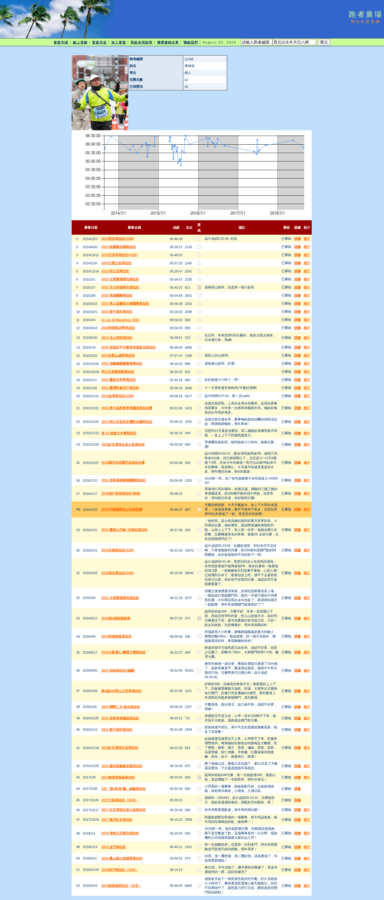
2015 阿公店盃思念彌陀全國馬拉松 (126, 421)
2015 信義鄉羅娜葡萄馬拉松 (121, 363)
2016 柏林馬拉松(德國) (118, 670)
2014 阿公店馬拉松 (115, 271)
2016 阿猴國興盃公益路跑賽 (121, 509)
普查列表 (61, 42)
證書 (297, 238)
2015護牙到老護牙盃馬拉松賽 (123, 462)
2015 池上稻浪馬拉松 (117, 337)
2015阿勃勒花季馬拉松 (118, 328)
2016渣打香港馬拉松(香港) (121, 493)
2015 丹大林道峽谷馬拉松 (120, 287)
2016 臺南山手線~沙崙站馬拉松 (124, 529)
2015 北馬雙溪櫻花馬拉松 (120, 279)
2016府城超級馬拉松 (116, 636)
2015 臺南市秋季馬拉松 (118, 379)
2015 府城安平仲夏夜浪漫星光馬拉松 (128, 347)
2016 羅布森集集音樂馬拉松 (121, 766)
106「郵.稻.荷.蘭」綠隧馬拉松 (123, 788)
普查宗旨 (99, 42)
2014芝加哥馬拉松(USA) (119, 255)
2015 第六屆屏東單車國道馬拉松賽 (126, 408)
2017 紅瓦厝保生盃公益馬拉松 (123, 809)
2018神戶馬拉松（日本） (119, 869)
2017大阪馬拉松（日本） (119, 800)
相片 (307, 238)
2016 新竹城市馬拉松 (117, 729)
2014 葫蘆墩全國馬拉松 (118, 246)
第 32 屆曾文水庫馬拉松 (118, 433)
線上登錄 (80, 42)
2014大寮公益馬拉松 (116, 263)
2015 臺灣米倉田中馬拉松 (120, 388)
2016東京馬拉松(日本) (117, 573)
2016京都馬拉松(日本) (117, 550)
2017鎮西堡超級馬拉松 (118, 777)
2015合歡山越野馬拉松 (118, 355)
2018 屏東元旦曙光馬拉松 (120, 833)
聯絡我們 (191, 42)
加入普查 (118, 42)
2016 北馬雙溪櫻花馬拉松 (120, 598)
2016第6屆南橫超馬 (115, 618)
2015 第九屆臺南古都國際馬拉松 (125, 303)
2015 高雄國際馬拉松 (117, 295)
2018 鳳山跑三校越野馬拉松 (121, 858)
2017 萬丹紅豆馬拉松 (117, 819)
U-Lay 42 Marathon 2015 (120, 320)
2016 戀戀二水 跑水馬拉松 (120, 707)
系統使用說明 (141, 42)
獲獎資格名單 (168, 42)
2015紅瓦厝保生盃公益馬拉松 (123, 444)
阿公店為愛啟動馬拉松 (117, 371)
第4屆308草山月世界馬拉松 (121, 691)
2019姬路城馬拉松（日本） (121, 885)
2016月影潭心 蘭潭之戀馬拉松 (123, 652)
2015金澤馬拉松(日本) (117, 396)
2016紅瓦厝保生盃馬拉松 (119, 747)
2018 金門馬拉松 (113, 847)
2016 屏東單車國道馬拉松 (120, 718)
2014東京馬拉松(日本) (117, 238)
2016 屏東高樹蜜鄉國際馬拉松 (123, 480)
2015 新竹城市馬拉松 (117, 311)
